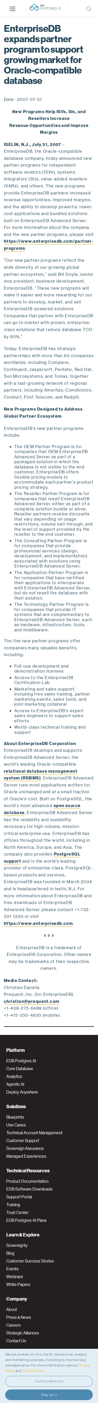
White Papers (18, 1284)
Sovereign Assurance (25, 1148)
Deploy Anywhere (22, 1092)
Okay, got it (49, 1395)
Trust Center (17, 1212)
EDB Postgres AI (21, 1060)
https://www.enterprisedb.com (38, 923)
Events (12, 1268)
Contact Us (16, 1340)
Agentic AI (15, 1084)
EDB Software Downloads (29, 1189)
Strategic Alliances (22, 1333)
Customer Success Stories (30, 1261)
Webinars (14, 1276)
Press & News (18, 1317)
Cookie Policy (33, 1370)
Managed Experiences (26, 1156)
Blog (10, 1253)
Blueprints (15, 1117)
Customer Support (22, 1140)
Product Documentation (27, 1181)
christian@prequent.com (32, 1001)
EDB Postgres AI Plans (26, 1220)
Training (13, 1204)
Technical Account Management (34, 1132)
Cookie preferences (49, 1381)
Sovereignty (17, 1245)
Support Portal (19, 1196)
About (11, 1309)
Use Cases (16, 1125)
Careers (13, 1325)
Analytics (14, 1076)
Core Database (19, 1068)
